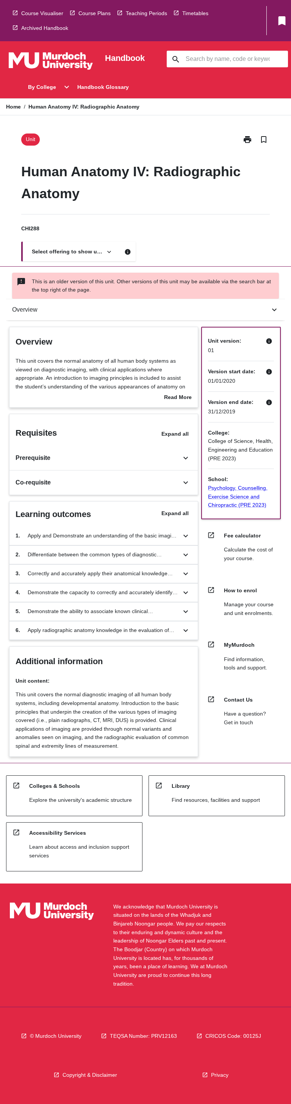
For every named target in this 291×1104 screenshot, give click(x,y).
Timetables (195, 13)
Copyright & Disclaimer (90, 1075)
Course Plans (94, 13)
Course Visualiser (42, 13)
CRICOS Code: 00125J (233, 1036)
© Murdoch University (55, 1036)
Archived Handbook (44, 28)
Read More (178, 398)
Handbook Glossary (103, 87)
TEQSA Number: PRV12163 (143, 1036)
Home (13, 107)
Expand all (175, 434)
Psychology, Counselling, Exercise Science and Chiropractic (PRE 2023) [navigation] (238, 496)
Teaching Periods (146, 13)
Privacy (219, 1075)
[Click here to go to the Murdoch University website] (51, 62)
